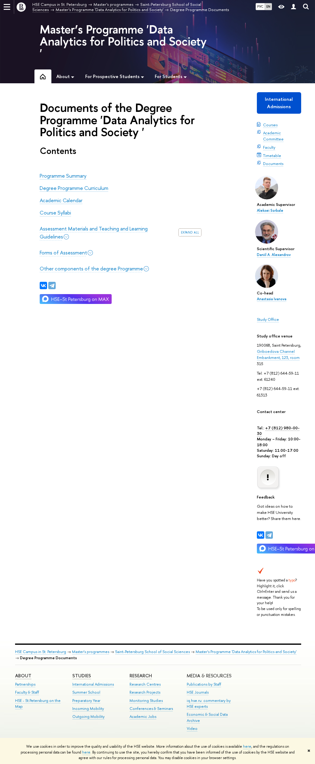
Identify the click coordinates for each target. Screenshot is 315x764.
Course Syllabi (55, 212)
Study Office (268, 319)
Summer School (86, 692)
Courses (270, 125)
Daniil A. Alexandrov (274, 254)
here (247, 746)
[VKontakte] (260, 535)
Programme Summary (63, 175)
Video (192, 728)
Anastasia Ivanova (271, 299)
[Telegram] (269, 535)
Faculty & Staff (27, 692)
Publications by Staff (204, 684)
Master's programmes (90, 651)
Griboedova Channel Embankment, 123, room (278, 354)
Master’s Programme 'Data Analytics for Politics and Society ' (123, 41)
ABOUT (23, 675)
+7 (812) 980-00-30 (278, 430)
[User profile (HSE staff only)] (293, 7)
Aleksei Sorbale (270, 210)
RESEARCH (141, 675)
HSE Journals (198, 692)
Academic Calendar (61, 200)
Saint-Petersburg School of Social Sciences (152, 651)
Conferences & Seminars (151, 708)
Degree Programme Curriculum (74, 187)
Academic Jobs (143, 716)
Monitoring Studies (146, 700)
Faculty (269, 147)
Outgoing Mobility (88, 716)
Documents (273, 163)
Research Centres (145, 684)
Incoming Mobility (88, 708)
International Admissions (279, 103)
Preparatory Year (86, 700)
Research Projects (145, 692)
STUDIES (81, 675)
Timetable (272, 155)
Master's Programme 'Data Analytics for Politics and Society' (246, 651)
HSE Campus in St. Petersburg (40, 651)
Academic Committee (273, 136)
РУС (260, 6)
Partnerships (25, 684)
